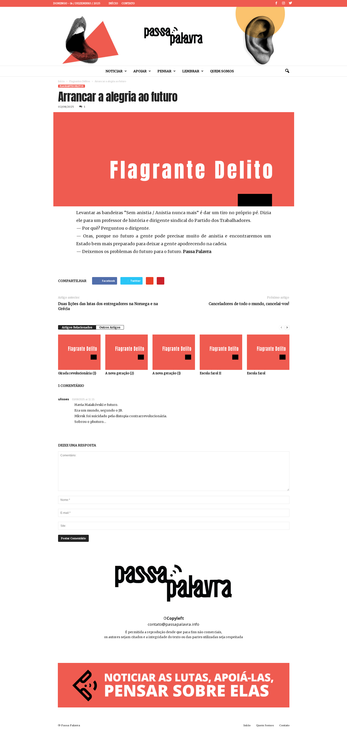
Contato (128, 3)
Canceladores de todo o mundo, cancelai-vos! (249, 304)
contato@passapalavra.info (173, 624)
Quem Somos (222, 71)
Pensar (164, 71)
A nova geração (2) (119, 373)
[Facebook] (276, 3)
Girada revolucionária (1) (77, 373)
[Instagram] (283, 3)
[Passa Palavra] (173, 36)
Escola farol (256, 373)
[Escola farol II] (221, 352)
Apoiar (140, 71)
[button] (287, 71)
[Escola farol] (268, 352)
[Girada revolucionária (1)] (79, 352)
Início (113, 3)
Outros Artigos (109, 327)
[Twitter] (290, 3)
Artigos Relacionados (77, 327)
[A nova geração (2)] (126, 352)
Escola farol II (210, 373)
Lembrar (190, 71)
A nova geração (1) (166, 373)
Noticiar (114, 71)
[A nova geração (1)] (173, 352)
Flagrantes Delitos (79, 81)
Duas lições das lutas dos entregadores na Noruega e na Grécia (108, 306)
